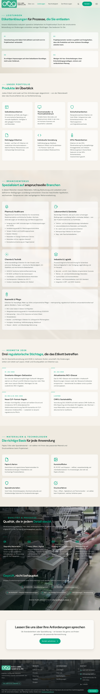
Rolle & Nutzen (37, 670)
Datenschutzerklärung (47, 692)
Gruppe (35, 682)
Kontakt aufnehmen (49, 641)
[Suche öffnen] (78, 4)
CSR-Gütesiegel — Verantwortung (82, 592)
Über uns (31, 4)
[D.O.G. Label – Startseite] (14, 4)
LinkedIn (85, 684)
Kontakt (87, 4)
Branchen (36, 676)
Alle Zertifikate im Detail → (61, 600)
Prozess (35, 673)
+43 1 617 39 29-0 (88, 670)
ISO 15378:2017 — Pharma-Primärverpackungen (23, 592)
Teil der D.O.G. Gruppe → (11, 683)
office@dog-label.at (89, 674)
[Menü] (96, 4)
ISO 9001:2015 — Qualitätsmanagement (36, 587)
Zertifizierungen (66, 4)
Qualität (35, 679)
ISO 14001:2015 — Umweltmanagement (66, 587)
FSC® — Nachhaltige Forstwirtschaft (55, 592)
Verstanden (93, 691)
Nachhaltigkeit (53, 4)
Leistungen (41, 4)
